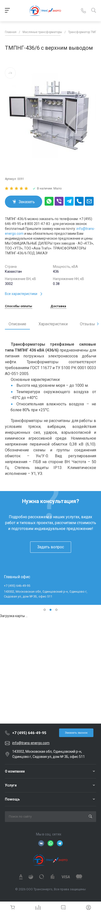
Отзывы (87, 324)
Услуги (11, 785)
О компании (15, 771)
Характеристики (53, 324)
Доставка (58, 306)
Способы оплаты (18, 306)
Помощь (12, 799)
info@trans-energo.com (31, 743)
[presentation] (98, 324)
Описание (17, 324)
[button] (45, 610)
